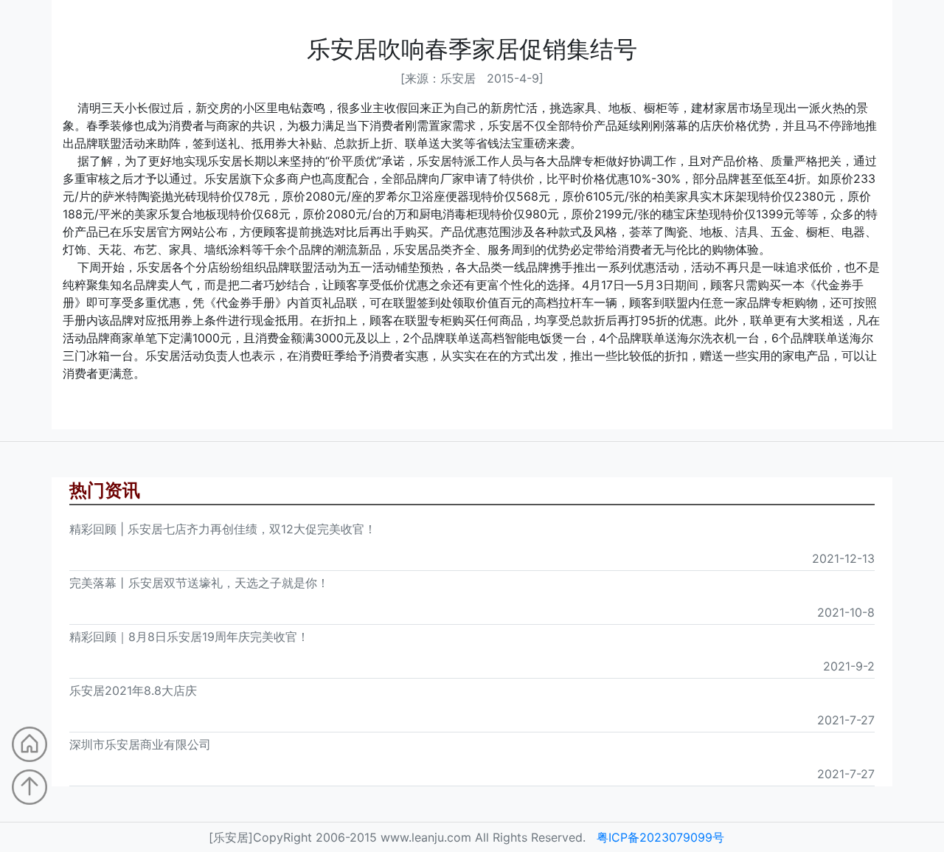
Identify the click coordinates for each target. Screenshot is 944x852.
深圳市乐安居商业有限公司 (140, 744)
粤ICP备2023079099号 (660, 837)
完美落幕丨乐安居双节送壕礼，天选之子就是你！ (199, 582)
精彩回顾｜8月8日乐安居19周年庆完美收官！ (189, 636)
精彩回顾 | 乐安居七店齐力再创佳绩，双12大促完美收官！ (222, 529)
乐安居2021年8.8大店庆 (133, 690)
